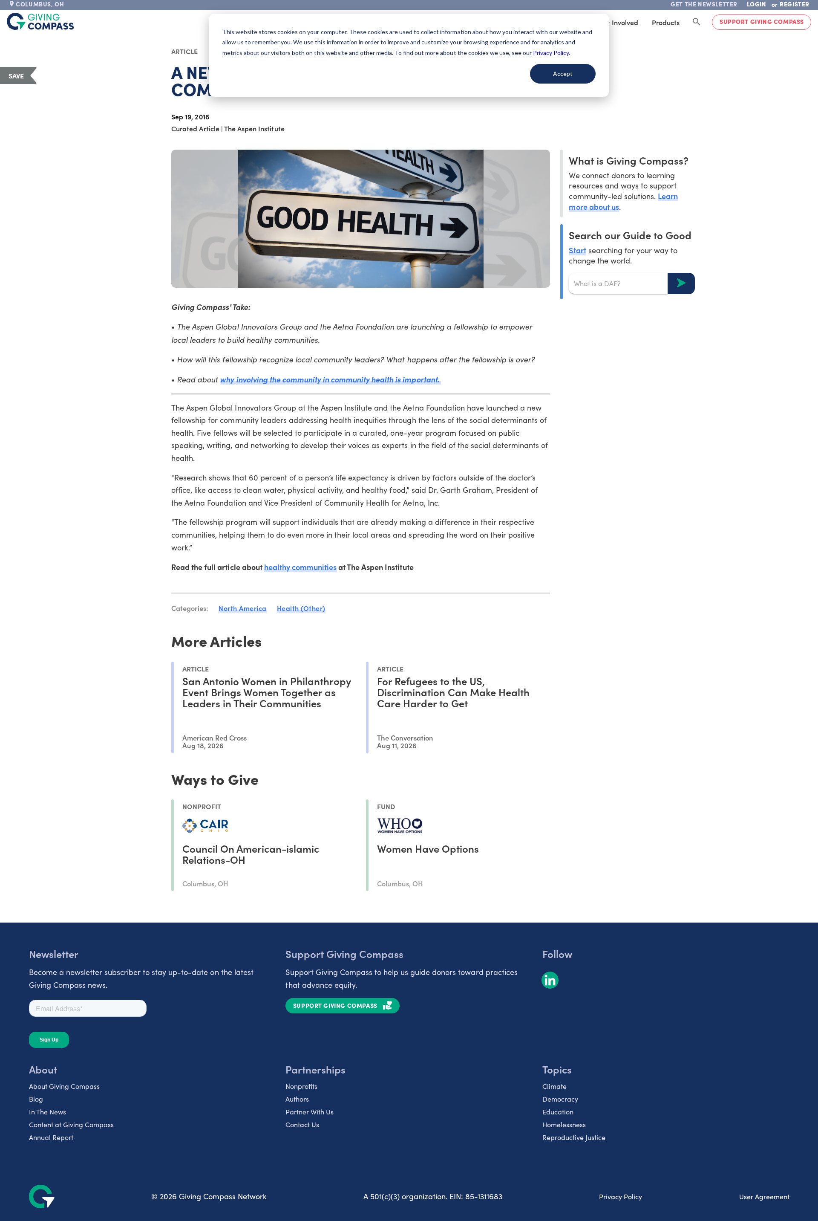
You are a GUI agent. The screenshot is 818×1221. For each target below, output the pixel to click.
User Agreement (764, 1196)
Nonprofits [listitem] (301, 1086)
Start (577, 249)
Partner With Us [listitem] (309, 1111)
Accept (563, 73)
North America (243, 608)
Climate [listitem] (554, 1086)
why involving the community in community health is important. (330, 379)
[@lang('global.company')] (40, 21)
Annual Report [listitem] (51, 1137)
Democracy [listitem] (560, 1098)
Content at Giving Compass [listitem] (71, 1124)
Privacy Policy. (551, 52)
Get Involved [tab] (618, 22)
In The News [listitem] (47, 1111)
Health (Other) (301, 608)
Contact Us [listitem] (302, 1124)
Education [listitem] (557, 1111)
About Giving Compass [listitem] (64, 1086)
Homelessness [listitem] (564, 1124)
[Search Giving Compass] (696, 22)
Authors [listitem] (297, 1098)
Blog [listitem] (36, 1098)
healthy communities (300, 566)
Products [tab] (666, 22)
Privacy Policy (620, 1196)
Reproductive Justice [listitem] (573, 1137)
